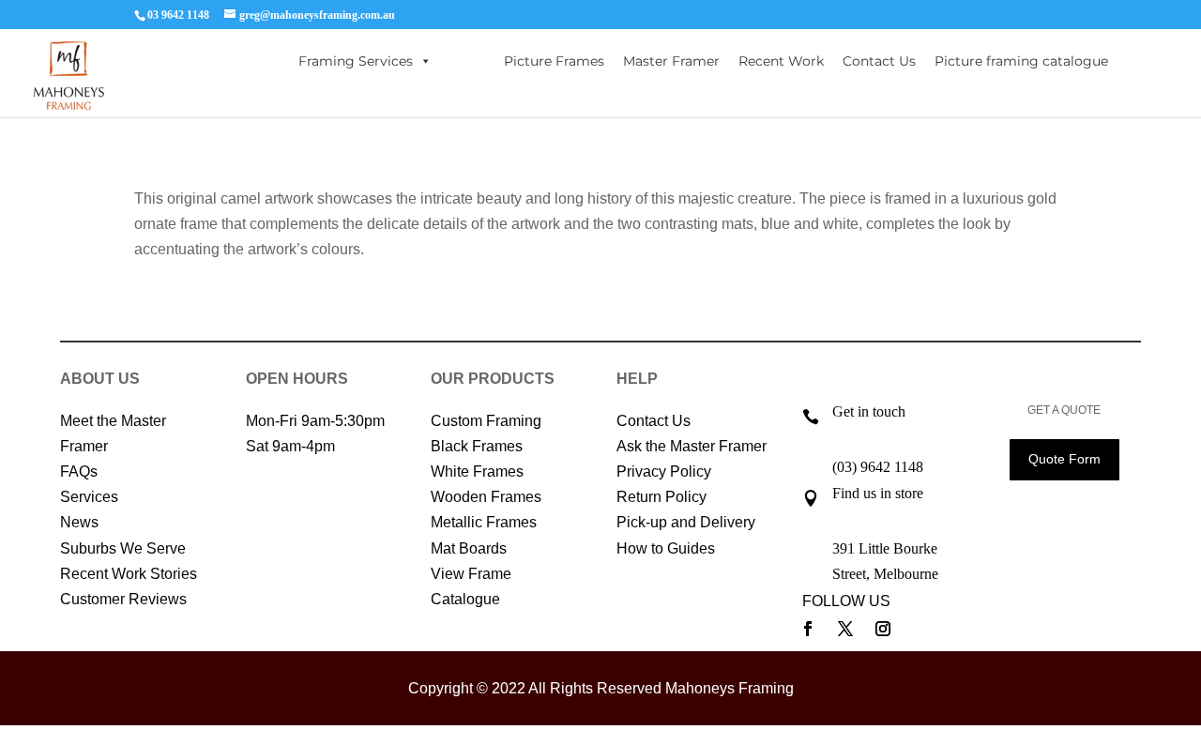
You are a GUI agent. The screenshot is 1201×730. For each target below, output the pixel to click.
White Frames (477, 471)
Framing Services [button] (355, 61)
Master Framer (671, 61)
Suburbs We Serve (123, 548)
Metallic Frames (484, 522)
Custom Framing (486, 421)
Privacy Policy (663, 471)
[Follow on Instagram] (883, 629)
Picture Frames (554, 61)
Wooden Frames (486, 497)
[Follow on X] (845, 629)
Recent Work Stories (128, 574)
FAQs (79, 471)
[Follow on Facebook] (808, 629)
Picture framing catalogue (1021, 61)
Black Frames (477, 446)
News (79, 522)
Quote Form (1064, 458)
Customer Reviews (123, 599)
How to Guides (665, 548)
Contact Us (879, 61)
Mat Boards (469, 548)
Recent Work (781, 61)
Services (89, 497)
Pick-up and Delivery (685, 522)
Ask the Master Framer (691, 446)
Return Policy (661, 497)
